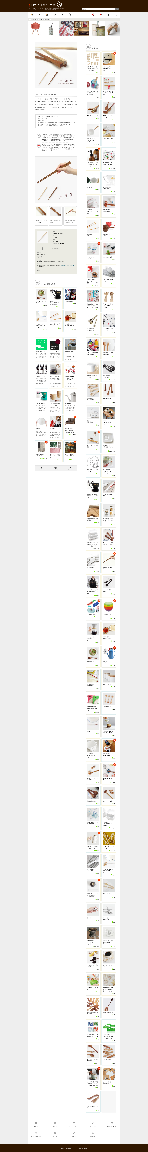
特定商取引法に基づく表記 (36, 1136)
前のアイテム (41, 469)
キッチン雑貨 (55, 17)
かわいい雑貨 (62, 17)
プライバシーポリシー (74, 1136)
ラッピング (101, 17)
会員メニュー (116, 17)
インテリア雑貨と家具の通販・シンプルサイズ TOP (74, 6)
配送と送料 (36, 1126)
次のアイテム (70, 469)
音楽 (85, 17)
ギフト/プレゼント (47, 17)
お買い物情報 (109, 17)
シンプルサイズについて (74, 1126)
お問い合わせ (93, 1136)
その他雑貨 (70, 17)
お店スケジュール (93, 1126)
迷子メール (55, 1136)
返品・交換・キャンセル (112, 1126)
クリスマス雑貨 (77, 17)
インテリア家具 (39, 17)
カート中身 (31, 17)
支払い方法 (55, 1126)
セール (93, 17)
